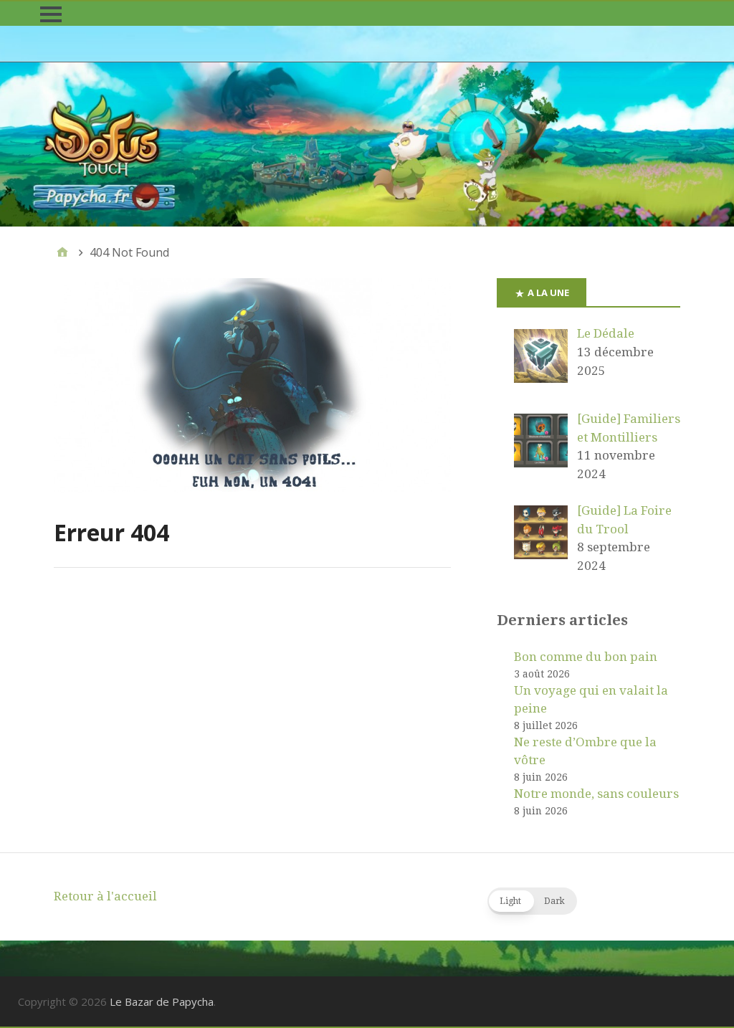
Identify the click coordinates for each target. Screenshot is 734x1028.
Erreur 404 (111, 532)
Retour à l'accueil (105, 896)
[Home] (62, 252)
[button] (532, 901)
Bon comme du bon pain (585, 656)
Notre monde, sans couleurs (596, 793)
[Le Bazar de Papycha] (367, 144)
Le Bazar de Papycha (162, 1001)
